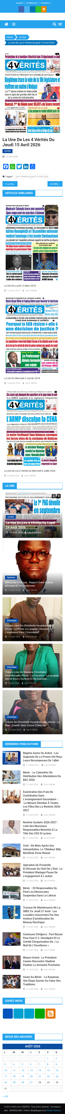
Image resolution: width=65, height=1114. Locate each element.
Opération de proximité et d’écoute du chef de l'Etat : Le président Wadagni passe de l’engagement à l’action (42, 870)
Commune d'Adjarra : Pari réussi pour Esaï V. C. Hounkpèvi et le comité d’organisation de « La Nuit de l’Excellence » (42, 940)
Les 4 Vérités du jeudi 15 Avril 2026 (32, 176)
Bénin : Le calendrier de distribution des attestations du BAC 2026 (42, 776)
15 (48, 1070)
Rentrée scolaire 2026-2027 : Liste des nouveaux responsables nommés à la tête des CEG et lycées (40, 828)
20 (31, 1076)
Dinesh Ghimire (53, 1110)
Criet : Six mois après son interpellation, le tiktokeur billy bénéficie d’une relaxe (42, 849)
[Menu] (13, 24)
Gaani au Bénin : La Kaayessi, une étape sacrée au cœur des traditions (42, 980)
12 (23, 1070)
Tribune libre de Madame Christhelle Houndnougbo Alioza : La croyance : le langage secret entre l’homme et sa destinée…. (32, 675)
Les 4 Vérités (31, 290)
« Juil (5, 1096)
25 (14, 1082)
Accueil (19, 3)
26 (23, 1082)
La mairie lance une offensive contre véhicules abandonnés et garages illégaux (12, 184)
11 (14, 1070)
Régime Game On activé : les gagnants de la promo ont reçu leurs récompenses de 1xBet (42, 756)
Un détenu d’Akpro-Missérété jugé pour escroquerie (56, 184)
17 (5, 1076)
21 (39, 1076)
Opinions (11, 577)
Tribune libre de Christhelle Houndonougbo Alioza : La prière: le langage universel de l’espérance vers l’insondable (29, 629)
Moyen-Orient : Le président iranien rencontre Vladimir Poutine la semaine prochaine (41, 961)
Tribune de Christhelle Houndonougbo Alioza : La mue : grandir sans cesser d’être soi (32, 724)
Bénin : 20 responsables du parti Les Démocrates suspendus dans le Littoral (40, 892)
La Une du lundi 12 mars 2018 (20, 285)
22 (48, 1076)
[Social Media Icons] (8, 1014)
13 (31, 1070)
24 (5, 1082)
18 (14, 1076)
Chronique (11, 620)
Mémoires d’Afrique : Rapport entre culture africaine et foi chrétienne (29, 584)
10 (5, 1070)
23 (57, 1076)
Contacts (45, 3)
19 (23, 1076)
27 (31, 1082)
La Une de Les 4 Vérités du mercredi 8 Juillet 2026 (29, 470)
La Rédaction (32, 3)
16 (57, 1070)
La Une (7, 151)
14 (39, 1070)
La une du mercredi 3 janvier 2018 (22, 378)
